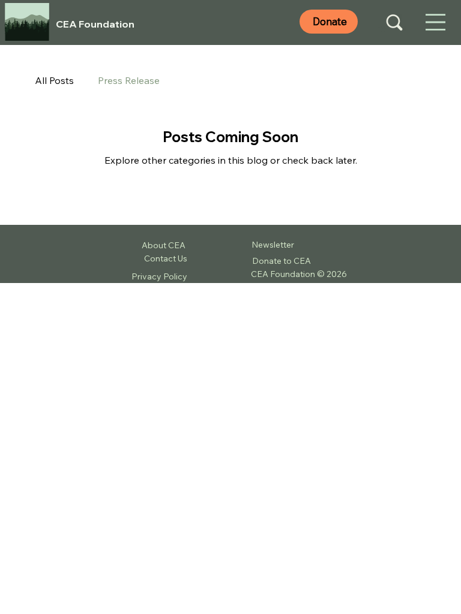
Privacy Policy (159, 276)
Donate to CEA (281, 260)
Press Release (129, 80)
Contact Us (165, 258)
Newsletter (273, 244)
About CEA (164, 245)
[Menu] (435, 22)
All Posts (54, 80)
